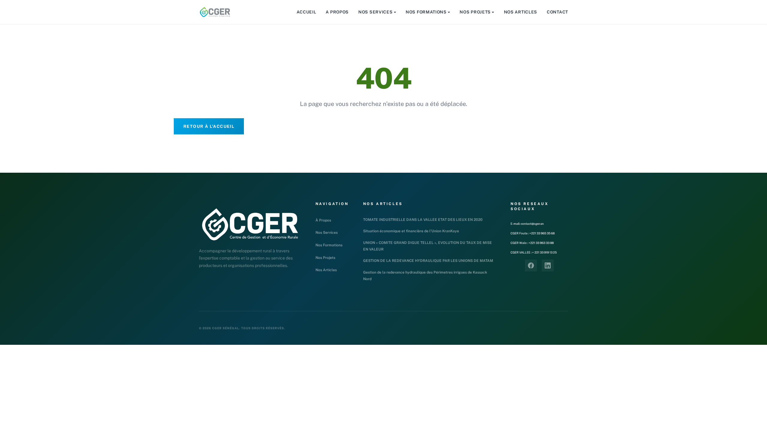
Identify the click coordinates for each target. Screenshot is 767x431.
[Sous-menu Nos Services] (395, 12)
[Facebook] (531, 265)
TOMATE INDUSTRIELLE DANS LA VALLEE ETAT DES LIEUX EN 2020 (423, 220)
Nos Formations (328, 245)
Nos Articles (326, 270)
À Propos (323, 220)
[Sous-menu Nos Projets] (493, 12)
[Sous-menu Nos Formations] (449, 12)
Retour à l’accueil (208, 126)
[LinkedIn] (548, 265)
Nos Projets (325, 258)
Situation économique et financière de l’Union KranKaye (411, 231)
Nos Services (326, 232)
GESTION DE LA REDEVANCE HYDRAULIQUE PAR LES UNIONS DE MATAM (428, 261)
